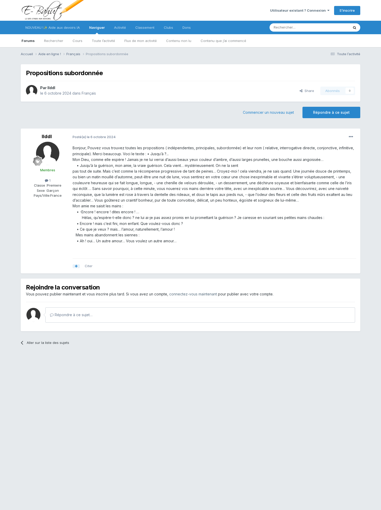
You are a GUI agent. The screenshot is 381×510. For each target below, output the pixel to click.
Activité (120, 27)
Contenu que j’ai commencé (223, 41)
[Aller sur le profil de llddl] (31, 90)
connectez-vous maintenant (193, 294)
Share (308, 91)
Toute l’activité (103, 41)
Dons (186, 27)
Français (89, 93)
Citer (89, 266)
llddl (51, 88)
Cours (77, 41)
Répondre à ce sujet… (73, 315)
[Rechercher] (354, 27)
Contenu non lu (178, 41)
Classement (144, 27)
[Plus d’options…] (351, 137)
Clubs (168, 27)
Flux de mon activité (140, 41)
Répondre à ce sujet (331, 112)
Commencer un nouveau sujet (268, 112)
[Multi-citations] (76, 266)
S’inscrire (347, 10)
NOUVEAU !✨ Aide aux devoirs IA (52, 27)
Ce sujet (335, 27)
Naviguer (97, 27)
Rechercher (53, 41)
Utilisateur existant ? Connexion (298, 10)
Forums (28, 41)
